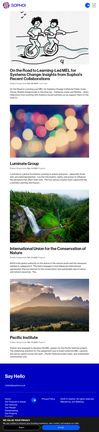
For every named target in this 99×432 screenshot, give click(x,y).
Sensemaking (11, 410)
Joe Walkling (77, 401)
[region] (49, 424)
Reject (21, 427)
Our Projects (11, 413)
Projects (41, 168)
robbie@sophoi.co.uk (15, 385)
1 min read (43, 83)
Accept (61, 427)
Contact (9, 416)
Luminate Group (24, 163)
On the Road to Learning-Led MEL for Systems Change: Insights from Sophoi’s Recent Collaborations (46, 74)
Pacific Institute (24, 337)
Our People (10, 407)
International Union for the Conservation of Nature (48, 250)
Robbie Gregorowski (18, 83)
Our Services (11, 404)
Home (8, 399)
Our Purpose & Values (15, 401)
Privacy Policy (48, 399)
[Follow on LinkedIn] (87, 5)
